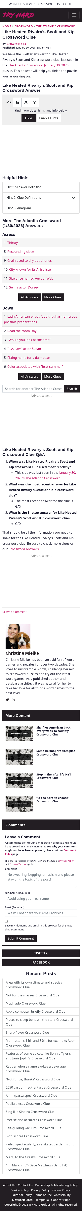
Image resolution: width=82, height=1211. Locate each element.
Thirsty (12, 243)
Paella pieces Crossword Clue (28, 1103)
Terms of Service (18, 863)
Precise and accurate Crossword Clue (34, 1120)
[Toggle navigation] (74, 15)
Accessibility (62, 1195)
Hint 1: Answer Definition (24, 187)
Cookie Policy (20, 1190)
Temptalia (42, 1200)
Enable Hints (48, 118)
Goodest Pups (60, 1200)
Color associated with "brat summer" (35, 366)
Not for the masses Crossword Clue (32, 995)
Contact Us (25, 1185)
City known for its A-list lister (30, 269)
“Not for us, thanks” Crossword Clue (33, 1079)
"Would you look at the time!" (29, 340)
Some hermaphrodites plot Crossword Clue (55, 752)
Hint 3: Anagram (19, 208)
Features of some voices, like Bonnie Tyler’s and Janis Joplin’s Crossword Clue (38, 1055)
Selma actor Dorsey (24, 287)
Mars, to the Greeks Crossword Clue (33, 1157)
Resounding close (20, 251)
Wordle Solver (22, 4)
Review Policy (61, 1190)
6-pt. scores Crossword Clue (27, 1136)
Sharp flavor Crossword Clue (27, 1032)
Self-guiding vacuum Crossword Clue (33, 1128)
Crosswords (49, 4)
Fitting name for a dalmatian (28, 357)
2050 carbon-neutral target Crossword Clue (38, 1087)
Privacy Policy (66, 860)
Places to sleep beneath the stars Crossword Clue (39, 1022)
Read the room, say (21, 331)
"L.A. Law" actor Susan (24, 349)
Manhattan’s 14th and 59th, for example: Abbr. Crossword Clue (40, 1043)
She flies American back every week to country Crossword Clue (53, 731)
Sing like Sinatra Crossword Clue (30, 1112)
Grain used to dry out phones (29, 260)
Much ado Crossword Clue (26, 1003)
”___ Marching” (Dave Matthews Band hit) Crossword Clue (36, 1167)
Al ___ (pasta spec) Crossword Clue (31, 1095)
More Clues (52, 297)
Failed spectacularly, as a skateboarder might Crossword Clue (40, 1146)
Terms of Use (43, 1195)
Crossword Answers (24, 549)
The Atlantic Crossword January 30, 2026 (38, 65)
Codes (68, 4)
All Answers (29, 297)
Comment (11, 869)
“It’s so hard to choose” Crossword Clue (52, 799)
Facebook (41, 962)
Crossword (24, 26)
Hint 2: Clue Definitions (24, 197)
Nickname (17, 893)
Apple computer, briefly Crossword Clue (35, 1011)
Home (6, 26)
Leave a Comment (14, 612)
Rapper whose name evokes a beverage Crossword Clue (36, 1068)
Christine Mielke (16, 43)
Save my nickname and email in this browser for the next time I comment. (38, 927)
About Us (9, 1185)
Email (14, 907)
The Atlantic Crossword (55, 26)
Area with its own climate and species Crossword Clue (34, 984)
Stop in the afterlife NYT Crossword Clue (53, 776)
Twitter (41, 953)
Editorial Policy (22, 1195)
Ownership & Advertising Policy (56, 1185)
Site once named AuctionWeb (31, 278)
